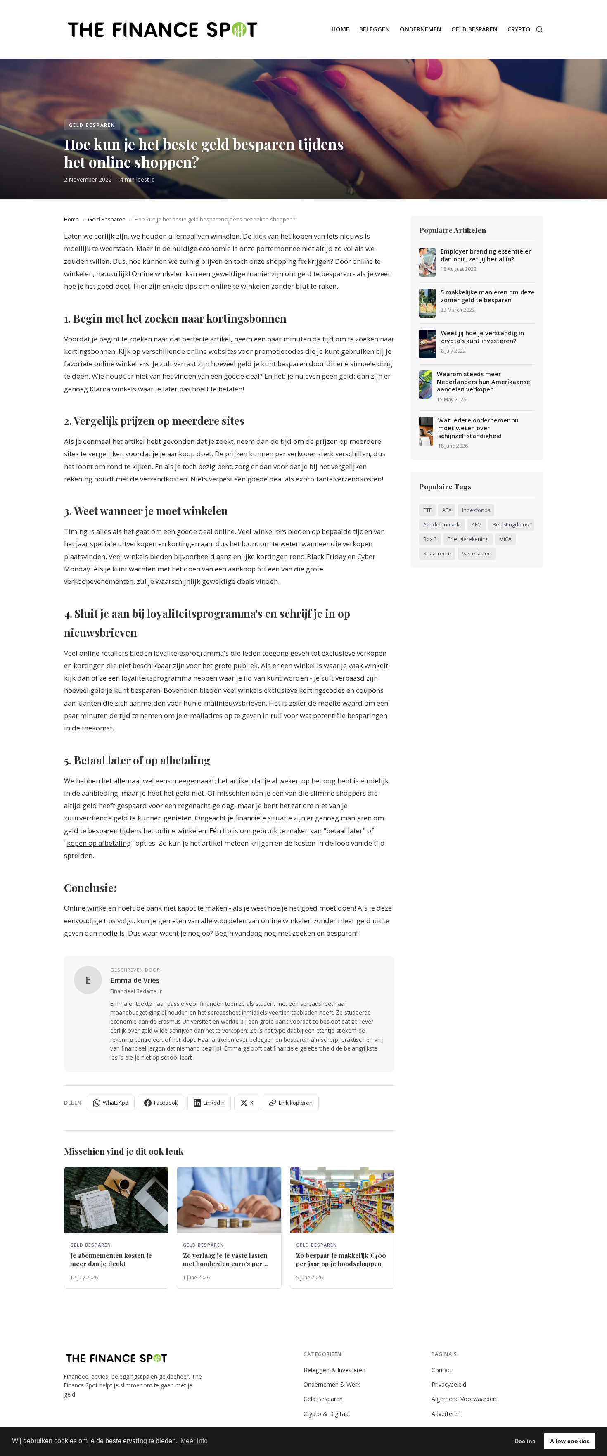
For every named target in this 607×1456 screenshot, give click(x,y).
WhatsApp (115, 1102)
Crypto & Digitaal (327, 1414)
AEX (446, 510)
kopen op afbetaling (99, 843)
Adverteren (446, 1414)
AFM (477, 524)
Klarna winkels (113, 389)
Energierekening (468, 539)
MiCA (505, 539)
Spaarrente (437, 553)
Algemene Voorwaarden (464, 1399)
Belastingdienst (511, 524)
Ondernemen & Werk (332, 1384)
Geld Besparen (474, 29)
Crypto (519, 29)
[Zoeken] (539, 29)
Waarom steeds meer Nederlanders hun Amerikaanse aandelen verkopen (483, 381)
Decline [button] (525, 1441)
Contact (442, 1370)
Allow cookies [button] (570, 1441)
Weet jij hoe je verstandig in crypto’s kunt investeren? (482, 337)
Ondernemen (420, 29)
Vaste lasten (476, 553)
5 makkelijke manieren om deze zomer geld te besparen (488, 296)
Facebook (166, 1102)
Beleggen (374, 29)
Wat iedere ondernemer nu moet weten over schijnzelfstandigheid (478, 428)
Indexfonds (476, 510)
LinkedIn (214, 1102)
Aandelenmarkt (442, 524)
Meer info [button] (194, 1440)
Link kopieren (296, 1102)
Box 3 (430, 539)
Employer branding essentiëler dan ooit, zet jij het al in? (486, 255)
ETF (427, 510)
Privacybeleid (449, 1384)
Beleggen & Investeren (334, 1370)
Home (340, 29)
